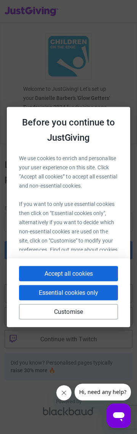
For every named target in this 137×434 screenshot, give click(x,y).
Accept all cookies (69, 273)
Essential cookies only (68, 292)
